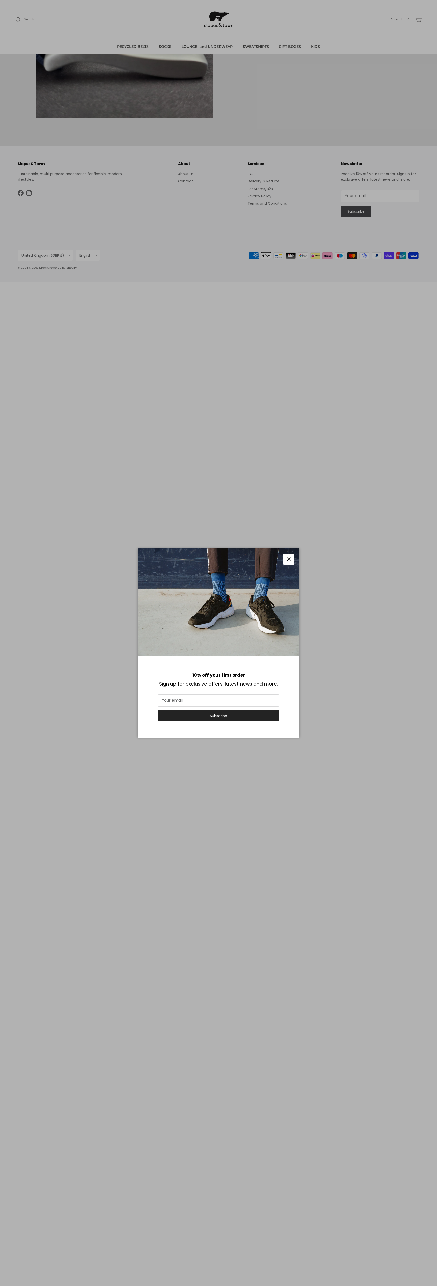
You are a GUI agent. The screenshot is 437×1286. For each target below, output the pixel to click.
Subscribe (218, 715)
